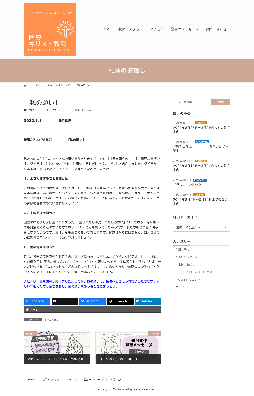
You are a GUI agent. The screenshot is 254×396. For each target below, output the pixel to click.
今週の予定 (201, 123)
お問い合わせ (117, 379)
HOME (31, 379)
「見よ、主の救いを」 (191, 184)
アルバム (181, 287)
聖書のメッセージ (187, 256)
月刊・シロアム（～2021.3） (196, 272)
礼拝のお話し (51, 319)
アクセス (71, 379)
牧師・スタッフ (50, 379)
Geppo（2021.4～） (191, 279)
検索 (221, 102)
